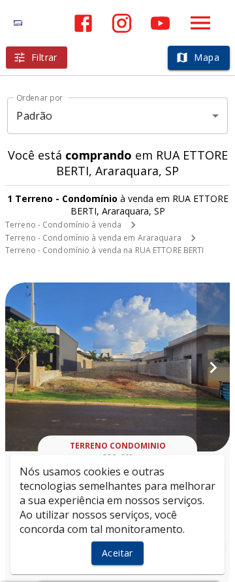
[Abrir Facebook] (83, 23)
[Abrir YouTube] (160, 23)
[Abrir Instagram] (121, 23)
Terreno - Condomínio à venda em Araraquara (93, 237)
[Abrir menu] (200, 23)
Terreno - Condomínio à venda (63, 224)
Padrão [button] (34, 116)
